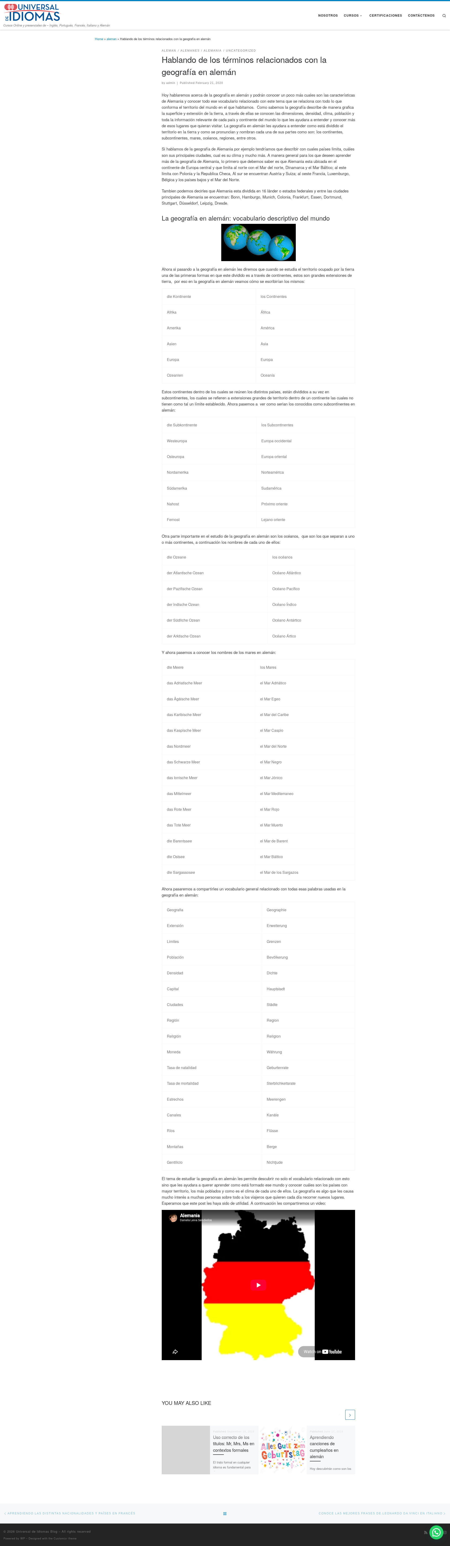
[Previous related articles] (339, 1415)
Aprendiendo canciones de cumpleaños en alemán (324, 1446)
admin (170, 82)
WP (22, 1538)
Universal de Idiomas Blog (36, 1531)
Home (99, 39)
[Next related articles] (350, 1415)
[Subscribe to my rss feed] (425, 1532)
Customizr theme (65, 1538)
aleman (111, 39)
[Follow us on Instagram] (444, 1532)
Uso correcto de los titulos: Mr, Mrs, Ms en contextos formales (233, 1443)
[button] (436, 1532)
